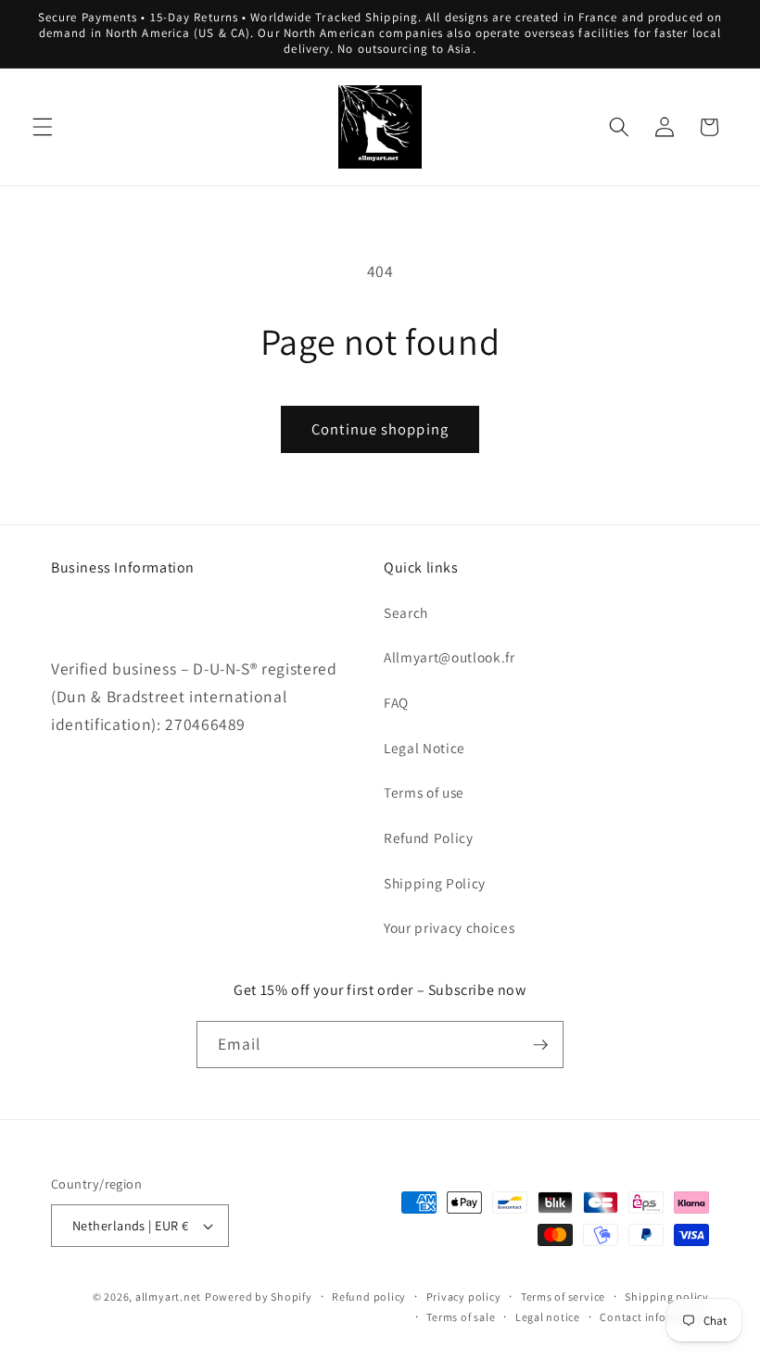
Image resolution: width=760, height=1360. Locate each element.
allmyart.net (168, 1296)
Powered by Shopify (258, 1296)
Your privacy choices (449, 927)
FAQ (396, 702)
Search (406, 612)
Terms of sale (460, 1317)
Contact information (654, 1317)
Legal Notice (424, 747)
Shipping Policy (435, 883)
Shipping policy (667, 1296)
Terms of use (424, 792)
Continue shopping (380, 429)
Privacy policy (463, 1296)
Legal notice (547, 1317)
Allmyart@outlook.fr (449, 657)
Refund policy (369, 1296)
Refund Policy (429, 837)
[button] (42, 127)
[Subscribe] (540, 1045)
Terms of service (563, 1296)
